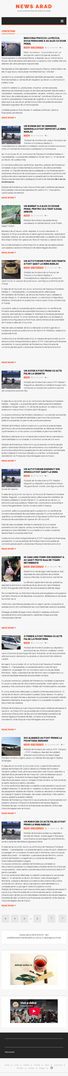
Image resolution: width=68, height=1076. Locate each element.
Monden (20, 1068)
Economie (58, 1065)
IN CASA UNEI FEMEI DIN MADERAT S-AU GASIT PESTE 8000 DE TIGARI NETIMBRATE (44, 560)
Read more (8, 118)
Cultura (37, 1065)
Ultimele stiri (37, 47)
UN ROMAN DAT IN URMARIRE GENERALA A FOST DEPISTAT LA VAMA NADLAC (45, 129)
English (42, 1068)
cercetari (8, 31)
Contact (31, 1068)
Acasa (7, 1065)
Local (26, 47)
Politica (26, 1065)
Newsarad (9, 1052)
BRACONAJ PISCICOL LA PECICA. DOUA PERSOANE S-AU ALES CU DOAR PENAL (45, 41)
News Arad (34, 6)
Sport (47, 1065)
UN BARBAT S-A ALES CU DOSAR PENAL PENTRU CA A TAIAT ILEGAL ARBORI (43, 209)
